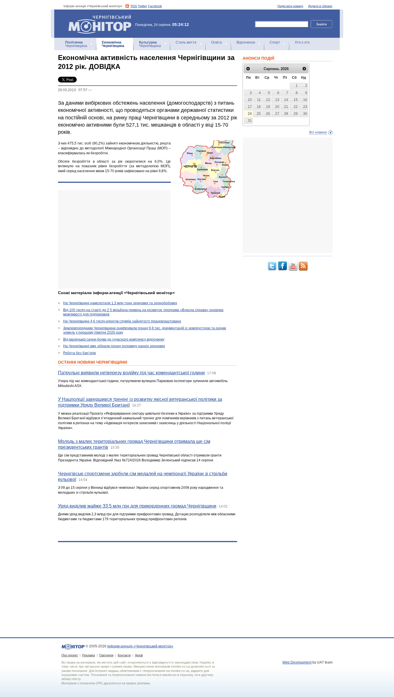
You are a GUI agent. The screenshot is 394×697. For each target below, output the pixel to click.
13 (277, 100)
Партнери (106, 655)
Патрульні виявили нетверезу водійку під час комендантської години (131, 372)
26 (268, 114)
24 (250, 114)
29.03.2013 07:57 (72, 90)
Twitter (142, 6)
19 (268, 107)
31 (250, 121)
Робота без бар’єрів (79, 353)
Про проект (69, 655)
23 (305, 107)
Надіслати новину (290, 6)
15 (296, 100)
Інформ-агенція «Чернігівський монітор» (97, 17)
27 (277, 114)
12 (268, 100)
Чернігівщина (76, 44)
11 (259, 100)
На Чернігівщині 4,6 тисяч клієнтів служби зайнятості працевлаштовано (122, 321)
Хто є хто (302, 42)
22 (296, 107)
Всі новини (318, 132)
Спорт (275, 42)
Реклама (88, 655)
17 (250, 107)
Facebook (155, 6)
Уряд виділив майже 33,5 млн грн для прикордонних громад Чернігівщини (137, 506)
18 (259, 107)
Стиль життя (186, 42)
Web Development (297, 662)
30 (305, 114)
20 (277, 107)
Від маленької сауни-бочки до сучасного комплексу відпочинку (113, 339)
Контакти (124, 655)
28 (286, 114)
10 (250, 100)
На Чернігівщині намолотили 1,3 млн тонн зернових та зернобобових (120, 303)
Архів (139, 655)
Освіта (216, 42)
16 (305, 100)
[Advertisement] (114, 239)
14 (286, 100)
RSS (134, 6)
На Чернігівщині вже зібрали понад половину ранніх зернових (114, 346)
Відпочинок (246, 42)
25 (259, 114)
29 (296, 114)
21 (286, 107)
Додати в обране (320, 6)
